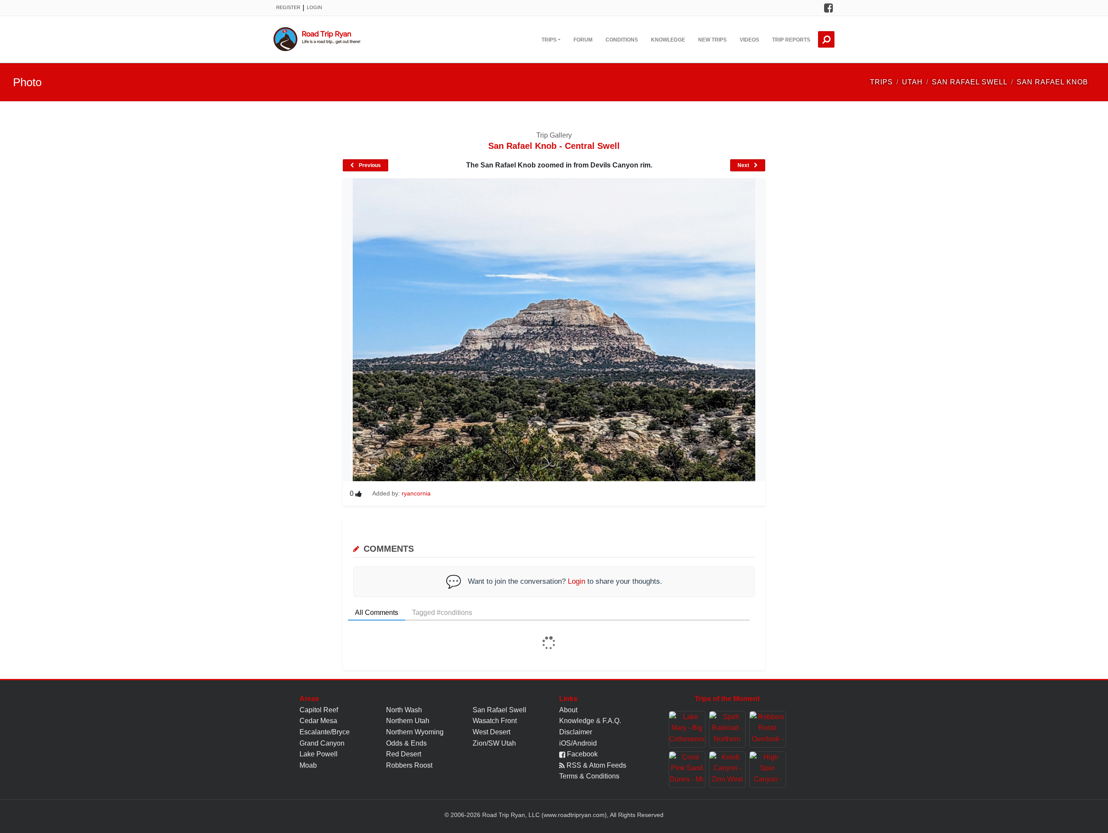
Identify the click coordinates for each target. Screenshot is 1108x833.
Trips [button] (549, 40)
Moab (308, 765)
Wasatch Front (495, 720)
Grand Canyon (322, 743)
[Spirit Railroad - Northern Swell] (727, 729)
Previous (369, 165)
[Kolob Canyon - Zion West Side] (727, 769)
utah (912, 82)
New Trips (712, 40)
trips (881, 82)
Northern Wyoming (415, 732)
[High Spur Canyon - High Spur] (767, 769)
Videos (749, 40)
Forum (583, 40)
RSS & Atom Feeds (595, 765)
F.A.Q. (611, 720)
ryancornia (416, 493)
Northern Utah (407, 720)
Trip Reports (791, 40)
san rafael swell (970, 82)
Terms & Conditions (589, 776)
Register (288, 7)
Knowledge (668, 40)
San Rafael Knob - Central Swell (554, 146)
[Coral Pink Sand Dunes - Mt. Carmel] (687, 769)
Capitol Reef (319, 710)
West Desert (491, 732)
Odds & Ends (406, 743)
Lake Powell (319, 754)
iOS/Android (578, 743)
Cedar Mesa (318, 720)
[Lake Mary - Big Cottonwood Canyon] (687, 729)
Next (744, 165)
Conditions (622, 40)
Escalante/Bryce (325, 732)
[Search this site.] (826, 39)
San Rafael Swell (499, 710)
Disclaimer (575, 732)
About (568, 710)
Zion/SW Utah (494, 743)
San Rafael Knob (1052, 82)
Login (314, 7)
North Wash (404, 710)
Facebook (581, 754)
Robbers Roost (409, 765)
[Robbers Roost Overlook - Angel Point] (767, 729)
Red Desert (403, 754)
